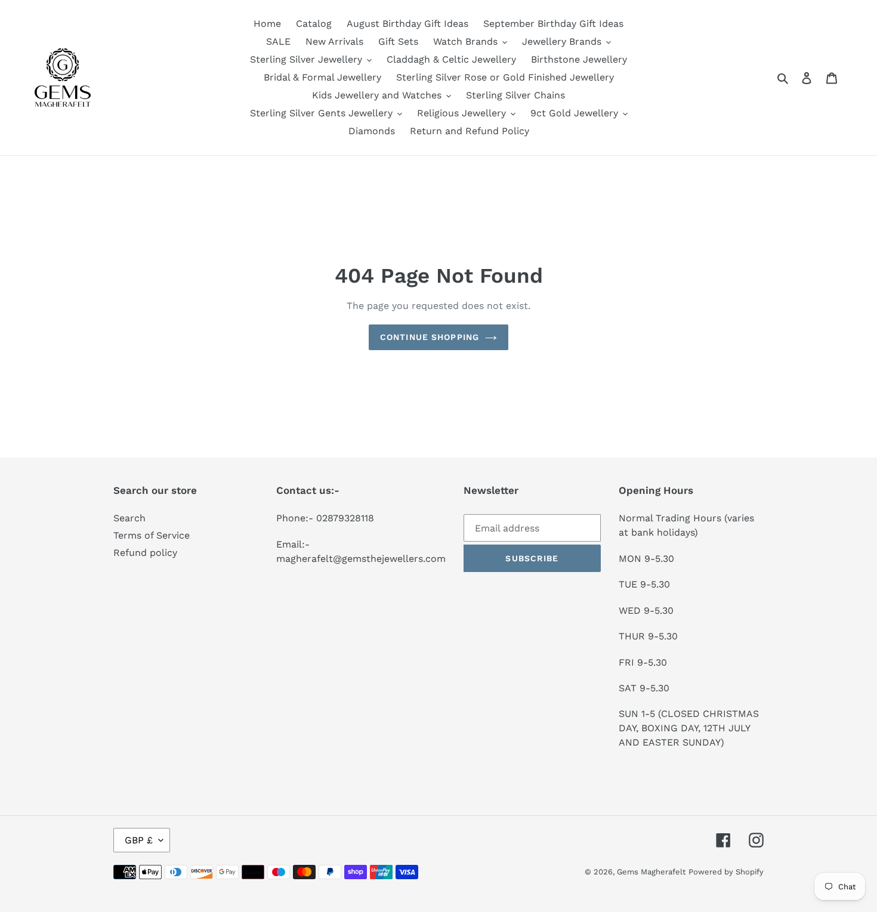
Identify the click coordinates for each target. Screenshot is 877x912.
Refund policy (145, 552)
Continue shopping (429, 337)
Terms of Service (151, 535)
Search (129, 518)
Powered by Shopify (726, 871)
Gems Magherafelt (651, 871)
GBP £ (139, 840)
